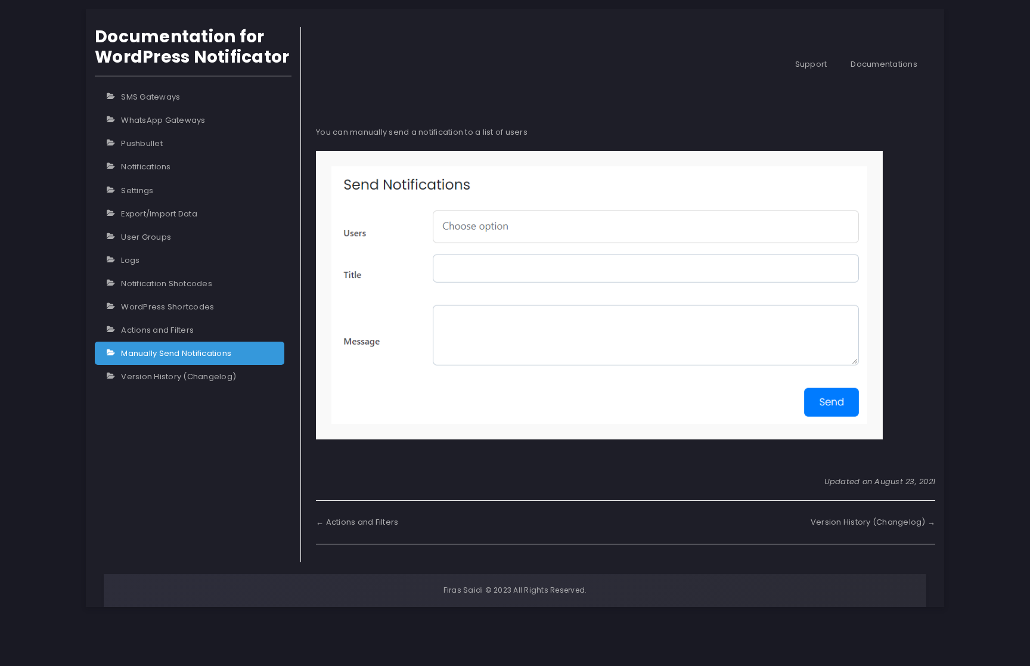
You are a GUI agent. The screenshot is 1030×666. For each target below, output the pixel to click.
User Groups (146, 237)
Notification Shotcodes (166, 283)
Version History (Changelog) (178, 376)
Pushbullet (142, 143)
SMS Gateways (150, 97)
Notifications (145, 166)
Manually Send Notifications (176, 353)
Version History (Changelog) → (873, 522)
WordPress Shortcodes (167, 306)
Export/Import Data (159, 213)
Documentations (884, 64)
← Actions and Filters (357, 522)
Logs (130, 260)
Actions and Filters (157, 330)
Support (811, 64)
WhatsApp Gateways (163, 120)
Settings (137, 190)
